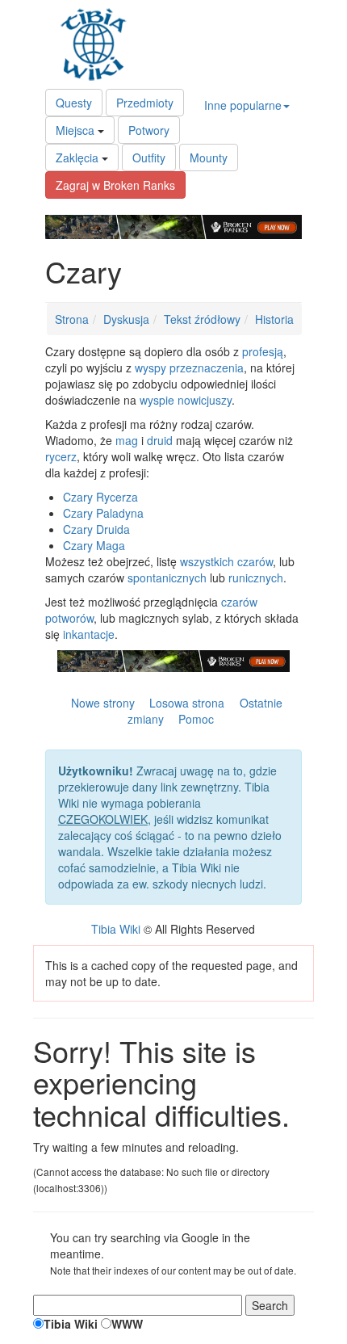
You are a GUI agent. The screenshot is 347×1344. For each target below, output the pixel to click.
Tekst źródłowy (202, 319)
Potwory (148, 130)
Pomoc (196, 719)
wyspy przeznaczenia (189, 367)
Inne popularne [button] (243, 105)
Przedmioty (145, 102)
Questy (74, 102)
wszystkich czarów (226, 561)
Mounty (209, 157)
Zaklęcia (77, 157)
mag (126, 440)
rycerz (61, 456)
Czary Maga (94, 545)
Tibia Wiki (115, 929)
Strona (72, 319)
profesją (262, 351)
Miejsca (75, 130)
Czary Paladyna (103, 513)
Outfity (148, 157)
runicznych (255, 577)
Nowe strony (103, 703)
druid (160, 440)
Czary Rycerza (100, 497)
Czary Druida (96, 529)
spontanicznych (167, 577)
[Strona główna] (97, 44)
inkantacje (89, 634)
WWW (127, 1324)
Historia (274, 319)
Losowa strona (186, 703)
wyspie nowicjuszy (186, 400)
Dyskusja (126, 319)
